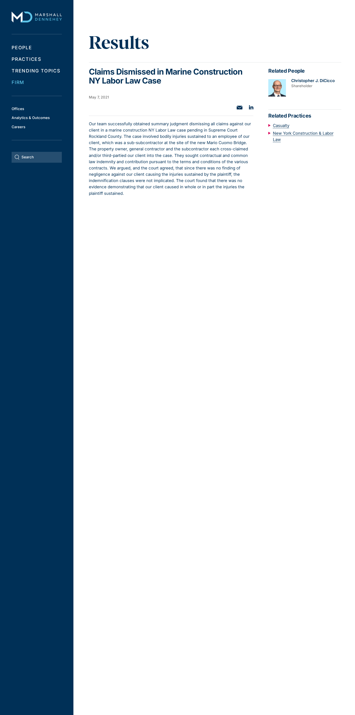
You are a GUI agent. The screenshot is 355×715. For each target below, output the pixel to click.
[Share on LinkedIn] (251, 107)
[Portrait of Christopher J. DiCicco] (277, 88)
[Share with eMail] (239, 107)
